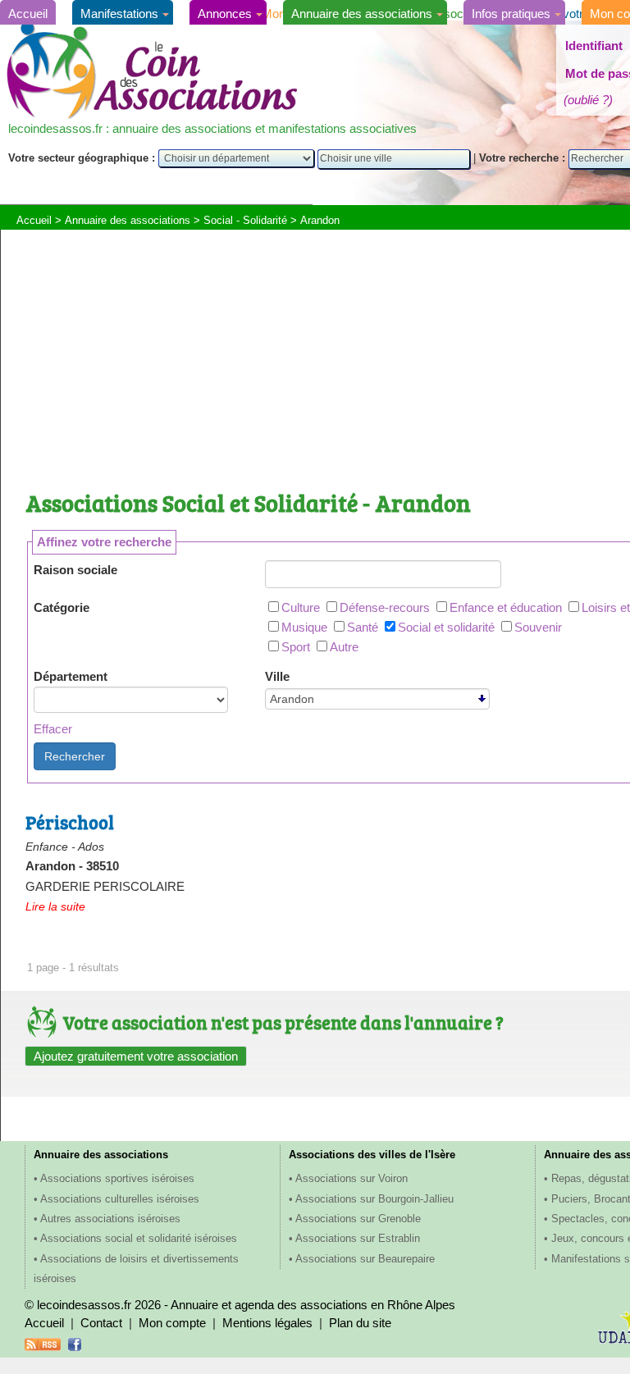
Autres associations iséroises (110, 1218)
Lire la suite (55, 906)
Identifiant (594, 45)
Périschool (69, 822)
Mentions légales (267, 1323)
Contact (101, 1323)
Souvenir (538, 627)
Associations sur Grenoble (358, 1218)
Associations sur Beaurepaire (365, 1259)
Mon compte (172, 1323)
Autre (344, 647)
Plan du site (360, 1323)
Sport (295, 647)
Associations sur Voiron (351, 1178)
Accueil (28, 14)
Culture (300, 607)
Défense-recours (385, 607)
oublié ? (588, 100)
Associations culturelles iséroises (119, 1199)
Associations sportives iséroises (117, 1178)
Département (70, 676)
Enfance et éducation (506, 607)
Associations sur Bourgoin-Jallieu (374, 1199)
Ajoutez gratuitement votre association (136, 1056)
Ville (277, 676)
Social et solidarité (446, 627)
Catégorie (61, 607)
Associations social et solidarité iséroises (138, 1238)
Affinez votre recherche (104, 542)
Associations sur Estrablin (357, 1238)
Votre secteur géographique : (83, 158)
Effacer (53, 729)
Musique (304, 627)
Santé (362, 627)
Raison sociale (75, 570)
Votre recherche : (523, 158)
